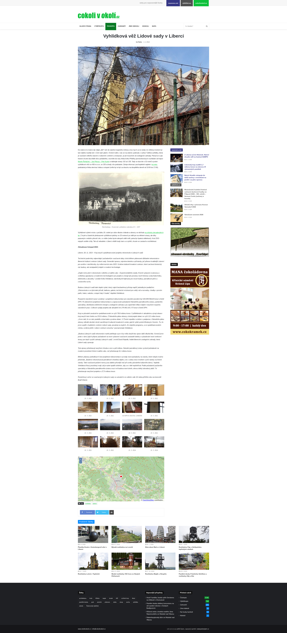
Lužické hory (125, 598)
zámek (81, 606)
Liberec (95, 503)
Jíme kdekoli (134, 26)
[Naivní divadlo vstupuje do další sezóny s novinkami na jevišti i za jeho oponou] (176, 178)
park (92, 602)
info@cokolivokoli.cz (99, 629)
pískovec (107, 602)
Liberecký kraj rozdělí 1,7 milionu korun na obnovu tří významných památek (195, 167)
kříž (117, 598)
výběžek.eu (186, 3)
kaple (104, 598)
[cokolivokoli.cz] (98, 15)
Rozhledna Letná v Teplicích (89, 574)
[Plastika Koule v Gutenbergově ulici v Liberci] (93, 534)
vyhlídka (135, 602)
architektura (82, 598)
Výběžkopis (99, 26)
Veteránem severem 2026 (193, 215)
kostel (111, 598)
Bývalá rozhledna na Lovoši (122, 547)
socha (128, 602)
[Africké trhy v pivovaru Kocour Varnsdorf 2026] (176, 208)
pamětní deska (83, 602)
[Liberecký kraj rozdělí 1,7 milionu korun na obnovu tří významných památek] (176, 168)
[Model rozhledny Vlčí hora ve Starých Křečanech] (127, 561)
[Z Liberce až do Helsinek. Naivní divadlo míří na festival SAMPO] (176, 158)
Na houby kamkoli (186, 612)
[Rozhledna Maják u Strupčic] (160, 561)
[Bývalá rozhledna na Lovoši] (127, 534)
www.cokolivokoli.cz (84, 629)
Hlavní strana (85, 26)
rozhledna (88, 503)
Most (133, 598)
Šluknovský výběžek (92, 606)
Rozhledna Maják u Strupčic (156, 574)
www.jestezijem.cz (203, 629)
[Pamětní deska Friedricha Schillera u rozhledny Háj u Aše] (194, 561)
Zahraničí (122, 26)
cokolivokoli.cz (201, 3)
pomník (99, 602)
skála (114, 602)
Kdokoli (145, 26)
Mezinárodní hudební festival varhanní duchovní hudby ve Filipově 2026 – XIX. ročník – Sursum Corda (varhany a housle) (195, 194)
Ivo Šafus (139, 42)
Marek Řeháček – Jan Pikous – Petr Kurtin (93, 161)
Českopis (111, 26)
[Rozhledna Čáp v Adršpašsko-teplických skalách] (194, 534)
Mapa (154, 26)
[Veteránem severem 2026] (176, 218)
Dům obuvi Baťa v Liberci (155, 547)
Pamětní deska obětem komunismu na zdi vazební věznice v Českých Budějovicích (160, 606)
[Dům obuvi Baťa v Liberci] (160, 534)
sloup (121, 602)
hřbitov (97, 598)
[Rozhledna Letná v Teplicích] (93, 561)
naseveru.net (173, 3)
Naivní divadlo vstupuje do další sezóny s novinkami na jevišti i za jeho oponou (195, 177)
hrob (90, 598)
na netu (154, 164)
